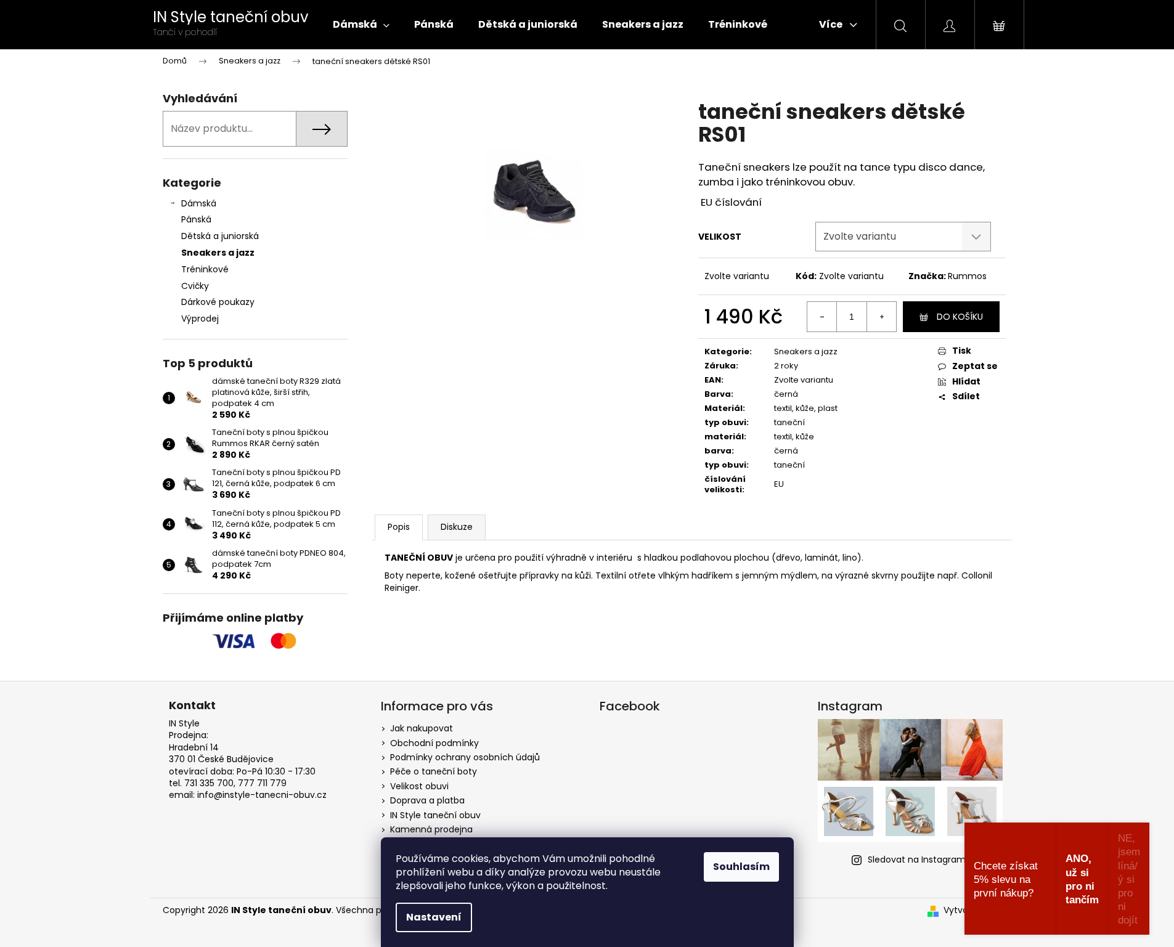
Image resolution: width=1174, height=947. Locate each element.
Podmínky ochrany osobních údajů (465, 757)
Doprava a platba (427, 800)
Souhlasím (741, 867)
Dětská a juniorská (220, 236)
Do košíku (960, 317)
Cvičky (195, 286)
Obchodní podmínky (434, 743)
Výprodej (200, 318)
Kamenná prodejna (431, 829)
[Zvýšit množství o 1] (881, 316)
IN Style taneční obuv (435, 815)
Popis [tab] (399, 527)
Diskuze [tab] (457, 527)
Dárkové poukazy (218, 302)
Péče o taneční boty (433, 771)
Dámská (198, 203)
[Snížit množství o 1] (822, 316)
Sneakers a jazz (218, 252)
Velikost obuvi (419, 786)
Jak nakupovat (421, 728)
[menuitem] (361, 24)
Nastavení (434, 917)
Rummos (967, 276)
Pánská (196, 219)
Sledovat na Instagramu (919, 859)
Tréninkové (205, 269)
